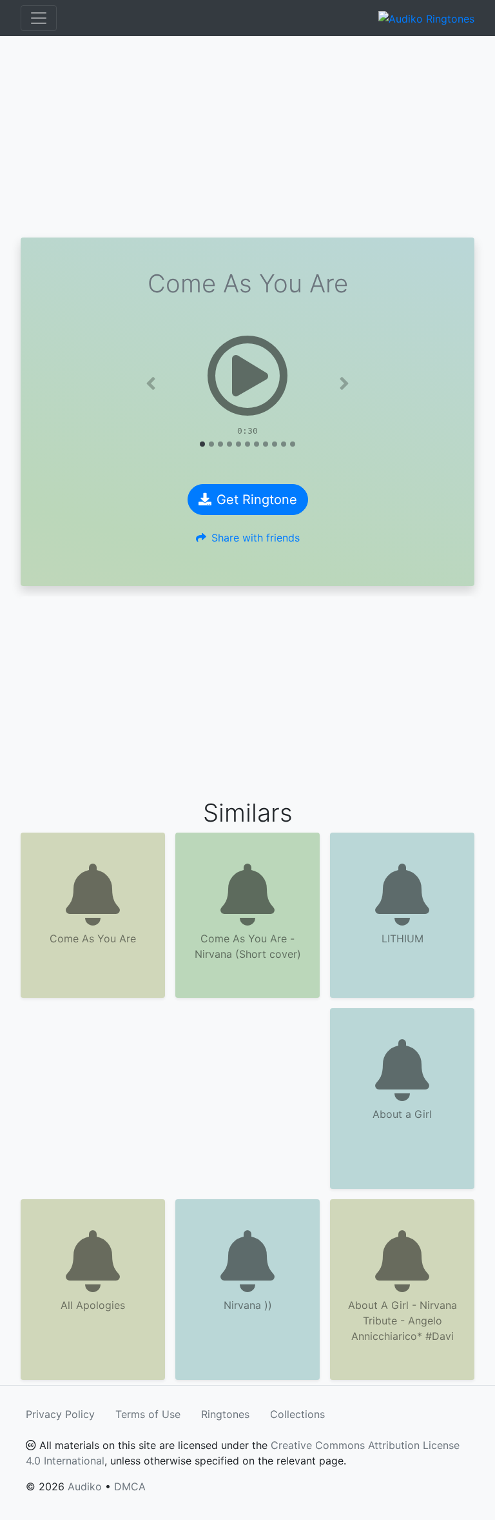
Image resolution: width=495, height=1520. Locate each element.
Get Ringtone (257, 499)
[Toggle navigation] (39, 18)
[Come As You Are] (247, 375)
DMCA (130, 1486)
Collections (297, 1414)
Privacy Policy (60, 1414)
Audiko (85, 1486)
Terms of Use (147, 1414)
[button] (151, 383)
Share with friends (255, 537)
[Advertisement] (247, 136)
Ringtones (225, 1414)
